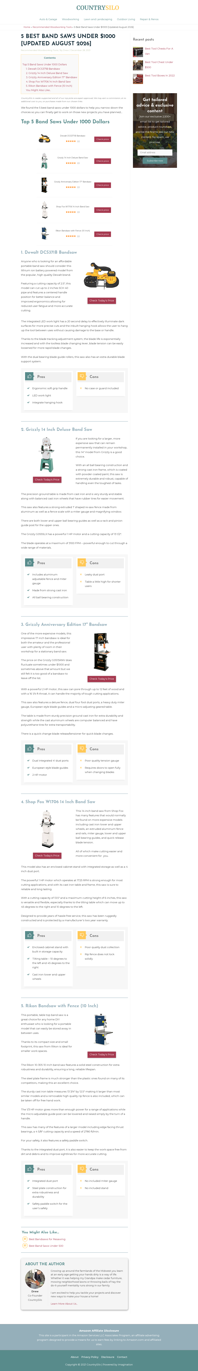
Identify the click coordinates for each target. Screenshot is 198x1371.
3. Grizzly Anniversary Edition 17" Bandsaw (51, 77)
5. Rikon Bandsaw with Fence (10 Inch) (49, 85)
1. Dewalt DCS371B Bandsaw (43, 68)
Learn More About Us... (64, 1303)
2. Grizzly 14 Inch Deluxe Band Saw (47, 73)
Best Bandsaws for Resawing (47, 1239)
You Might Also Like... (38, 90)
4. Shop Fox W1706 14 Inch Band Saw (48, 81)
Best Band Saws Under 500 (46, 1245)
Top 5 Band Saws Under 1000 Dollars (44, 64)
